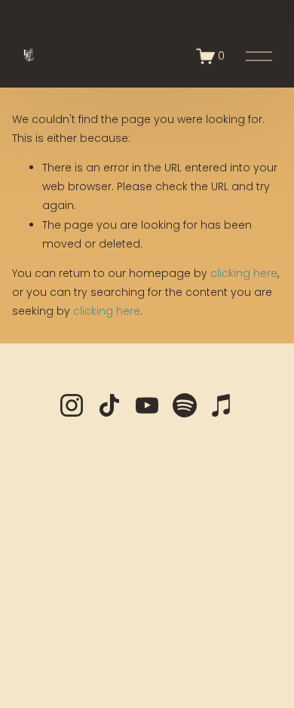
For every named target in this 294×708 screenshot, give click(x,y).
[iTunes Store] (222, 405)
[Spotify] (185, 405)
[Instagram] (72, 405)
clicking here (243, 273)
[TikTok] (109, 405)
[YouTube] (147, 405)
